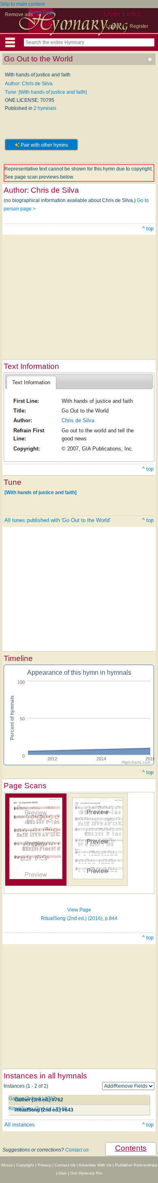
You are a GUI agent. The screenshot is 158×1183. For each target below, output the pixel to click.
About (7, 1165)
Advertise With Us (95, 1165)
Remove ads (19, 14)
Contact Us (65, 1165)
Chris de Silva (78, 420)
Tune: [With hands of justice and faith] (46, 92)
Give (62, 1173)
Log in (113, 26)
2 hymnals (45, 108)
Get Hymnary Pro (86, 1173)
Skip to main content (22, 4)
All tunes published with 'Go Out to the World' (57, 520)
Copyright (25, 1165)
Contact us (77, 1150)
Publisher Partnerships (136, 1165)
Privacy (44, 1165)
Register (139, 26)
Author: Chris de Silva (29, 83)
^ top (148, 228)
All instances (19, 1125)
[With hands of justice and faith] (40, 492)
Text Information (31, 382)
